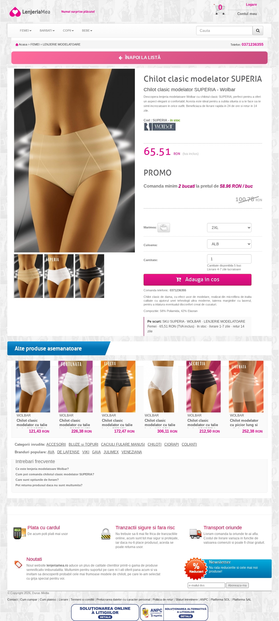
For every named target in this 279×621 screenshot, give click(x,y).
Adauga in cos (201, 279)
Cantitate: (151, 260)
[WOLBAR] (160, 126)
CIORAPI (171, 444)
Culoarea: (150, 245)
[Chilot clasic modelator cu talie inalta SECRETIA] (203, 386)
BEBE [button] (86, 30)
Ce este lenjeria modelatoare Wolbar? (42, 468)
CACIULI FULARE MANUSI (123, 444)
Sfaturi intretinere (187, 599)
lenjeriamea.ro (57, 565)
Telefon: (247, 44)
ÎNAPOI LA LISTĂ (143, 57)
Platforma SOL (220, 599)
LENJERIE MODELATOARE (61, 44)
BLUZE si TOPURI (83, 444)
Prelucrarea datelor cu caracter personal (123, 599)
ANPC (204, 599)
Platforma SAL (241, 599)
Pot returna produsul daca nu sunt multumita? (49, 485)
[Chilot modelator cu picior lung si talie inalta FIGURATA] (246, 386)
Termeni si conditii (83, 599)
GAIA (96, 452)
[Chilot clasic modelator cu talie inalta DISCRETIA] (33, 386)
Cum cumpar (29, 599)
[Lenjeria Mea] (14, 11)
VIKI (85, 452)
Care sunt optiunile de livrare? (37, 479)
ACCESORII (56, 444)
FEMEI (35, 44)
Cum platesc (48, 599)
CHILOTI (155, 444)
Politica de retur (163, 599)
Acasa (22, 44)
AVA (51, 452)
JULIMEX (111, 452)
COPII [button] (67, 30)
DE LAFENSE (68, 452)
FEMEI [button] (24, 30)
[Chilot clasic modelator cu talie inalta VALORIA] (161, 386)
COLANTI (189, 444)
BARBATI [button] (46, 30)
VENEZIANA (132, 452)
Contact (13, 599)
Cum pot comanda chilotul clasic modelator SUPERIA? (55, 474)
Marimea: (150, 227)
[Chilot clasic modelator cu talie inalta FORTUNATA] (75, 386)
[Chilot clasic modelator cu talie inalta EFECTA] (118, 386)
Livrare (64, 599)
